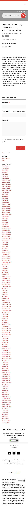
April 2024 (5, 224)
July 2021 (5, 290)
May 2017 (5, 390)
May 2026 (5, 174)
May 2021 (5, 294)
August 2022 (5, 264)
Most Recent (5, 166)
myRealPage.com (17, 472)
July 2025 (5, 194)
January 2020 (6, 326)
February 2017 (6, 396)
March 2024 (5, 226)
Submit (20, 148)
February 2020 (6, 324)
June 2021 (5, 292)
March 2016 (5, 418)
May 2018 (5, 366)
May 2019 (5, 342)
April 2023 (5, 248)
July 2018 (5, 362)
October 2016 (6, 404)
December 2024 (6, 208)
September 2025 (6, 190)
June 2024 (5, 220)
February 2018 (6, 372)
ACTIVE (18, 11)
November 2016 (6, 402)
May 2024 (5, 222)
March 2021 (5, 298)
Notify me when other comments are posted (12, 140)
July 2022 (5, 266)
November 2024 (6, 210)
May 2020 (5, 318)
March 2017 (5, 394)
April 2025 (5, 200)
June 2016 (5, 412)
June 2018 (5, 364)
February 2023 (6, 252)
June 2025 (5, 196)
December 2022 (6, 256)
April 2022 (5, 272)
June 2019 (5, 340)
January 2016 (6, 422)
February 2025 (6, 204)
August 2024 (5, 216)
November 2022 (6, 258)
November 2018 (6, 354)
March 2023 (5, 250)
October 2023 (6, 236)
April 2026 (5, 176)
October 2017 (6, 380)
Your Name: (5, 102)
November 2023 (6, 234)
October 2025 (6, 188)
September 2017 (6, 382)
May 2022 (5, 270)
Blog (3, 160)
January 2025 (6, 206)
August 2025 (5, 192)
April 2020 (5, 320)
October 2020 (6, 308)
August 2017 (5, 384)
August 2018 (5, 360)
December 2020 (6, 304)
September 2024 (6, 214)
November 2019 (6, 330)
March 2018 (5, 370)
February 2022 (6, 276)
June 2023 (5, 244)
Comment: (5, 120)
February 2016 (6, 420)
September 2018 (6, 358)
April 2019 (5, 344)
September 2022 (6, 262)
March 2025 (5, 202)
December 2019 (6, 328)
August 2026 (5, 168)
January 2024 (6, 230)
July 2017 (5, 386)
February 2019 (6, 348)
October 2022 (6, 260)
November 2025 (6, 186)
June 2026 (5, 172)
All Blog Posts (6, 158)
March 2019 (5, 346)
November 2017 (6, 378)
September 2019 (6, 334)
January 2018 (6, 374)
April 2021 (5, 296)
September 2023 (6, 238)
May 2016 (5, 414)
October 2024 (6, 212)
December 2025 (6, 184)
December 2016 (6, 400)
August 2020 (5, 312)
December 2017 (6, 376)
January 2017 (6, 398)
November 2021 (6, 282)
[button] (9, 453)
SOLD (24, 11)
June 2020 (5, 316)
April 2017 (5, 392)
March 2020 (5, 322)
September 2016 (6, 406)
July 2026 (5, 170)
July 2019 (5, 338)
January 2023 (6, 254)
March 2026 (5, 178)
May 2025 (5, 198)
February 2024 (6, 228)
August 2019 (5, 336)
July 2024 (5, 218)
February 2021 (6, 300)
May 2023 (5, 246)
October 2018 (6, 356)
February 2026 (6, 180)
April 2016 (5, 416)
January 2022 (6, 278)
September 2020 (6, 310)
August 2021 (5, 288)
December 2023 (6, 232)
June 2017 (5, 388)
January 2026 (6, 182)
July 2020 (5, 314)
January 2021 (6, 302)
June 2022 (5, 268)
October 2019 (6, 332)
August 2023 (5, 240)
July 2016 (5, 410)
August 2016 (5, 408)
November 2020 (6, 306)
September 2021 (6, 286)
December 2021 (6, 280)
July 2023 (5, 242)
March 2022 (5, 274)
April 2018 (5, 368)
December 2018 (6, 352)
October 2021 (6, 284)
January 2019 (6, 350)
